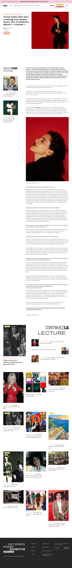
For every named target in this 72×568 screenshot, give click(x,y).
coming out (12, 14)
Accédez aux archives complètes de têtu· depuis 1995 (34, 1)
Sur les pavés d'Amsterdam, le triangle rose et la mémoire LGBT (56, 469)
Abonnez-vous (59, 4)
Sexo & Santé (30, 5)
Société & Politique (17, 5)
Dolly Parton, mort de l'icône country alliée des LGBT (11, 407)
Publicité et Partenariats (47, 550)
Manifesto (38, 107)
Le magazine (37, 5)
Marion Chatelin (9, 28)
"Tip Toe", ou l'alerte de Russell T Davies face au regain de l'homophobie (56, 389)
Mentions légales (45, 547)
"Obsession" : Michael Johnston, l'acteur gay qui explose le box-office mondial (56, 525)
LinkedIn (32, 550)
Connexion (59, 6)
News (11, 5)
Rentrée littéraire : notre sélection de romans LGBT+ (44, 349)
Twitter (32, 554)
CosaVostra (9, 562)
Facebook (33, 547)
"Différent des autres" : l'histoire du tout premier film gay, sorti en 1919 (13, 362)
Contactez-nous (45, 543)
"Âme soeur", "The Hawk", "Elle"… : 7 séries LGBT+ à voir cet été (34, 514)
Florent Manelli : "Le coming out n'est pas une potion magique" (9, 94)
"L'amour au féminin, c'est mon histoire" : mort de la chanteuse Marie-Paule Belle (34, 475)
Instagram (33, 543)
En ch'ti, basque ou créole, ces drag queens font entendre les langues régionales (34, 436)
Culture (24, 5)
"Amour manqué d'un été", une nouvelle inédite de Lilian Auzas (56, 446)
